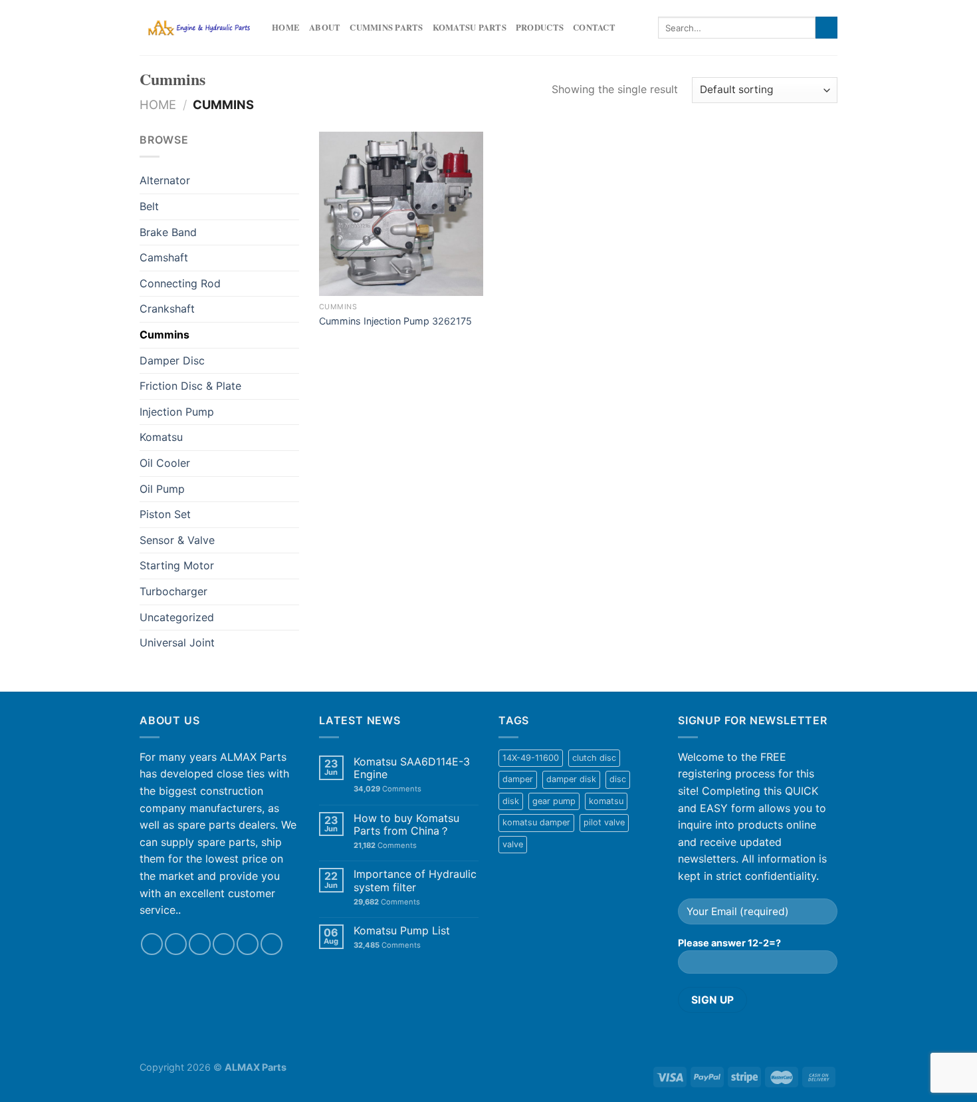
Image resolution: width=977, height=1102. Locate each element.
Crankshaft (167, 308)
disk (510, 801)
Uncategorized (177, 617)
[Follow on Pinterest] (271, 944)
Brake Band (168, 232)
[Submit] (826, 28)
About (324, 27)
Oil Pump (162, 488)
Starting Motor (177, 565)
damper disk (571, 779)
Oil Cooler (165, 463)
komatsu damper (536, 822)
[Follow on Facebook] (152, 944)
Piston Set (165, 514)
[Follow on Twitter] (200, 944)
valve (512, 844)
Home (286, 27)
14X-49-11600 (530, 758)
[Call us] (248, 944)
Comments (387, 789)
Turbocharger (173, 591)
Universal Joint (177, 642)
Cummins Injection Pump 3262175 (395, 321)
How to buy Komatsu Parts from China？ (406, 824)
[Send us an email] (224, 944)
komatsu (606, 801)
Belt (149, 206)
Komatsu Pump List (402, 930)
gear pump (554, 801)
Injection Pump (177, 411)
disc (617, 779)
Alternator (165, 180)
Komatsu (161, 437)
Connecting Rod (180, 283)
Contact (594, 27)
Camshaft (164, 257)
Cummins (164, 334)
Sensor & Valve (177, 540)
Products (540, 27)
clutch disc (594, 758)
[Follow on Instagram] (176, 944)
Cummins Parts (386, 27)
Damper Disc (172, 360)
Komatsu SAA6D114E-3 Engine (412, 768)
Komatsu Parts (469, 27)
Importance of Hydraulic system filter (415, 880)
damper (517, 779)
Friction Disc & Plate (190, 385)
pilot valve (604, 822)
